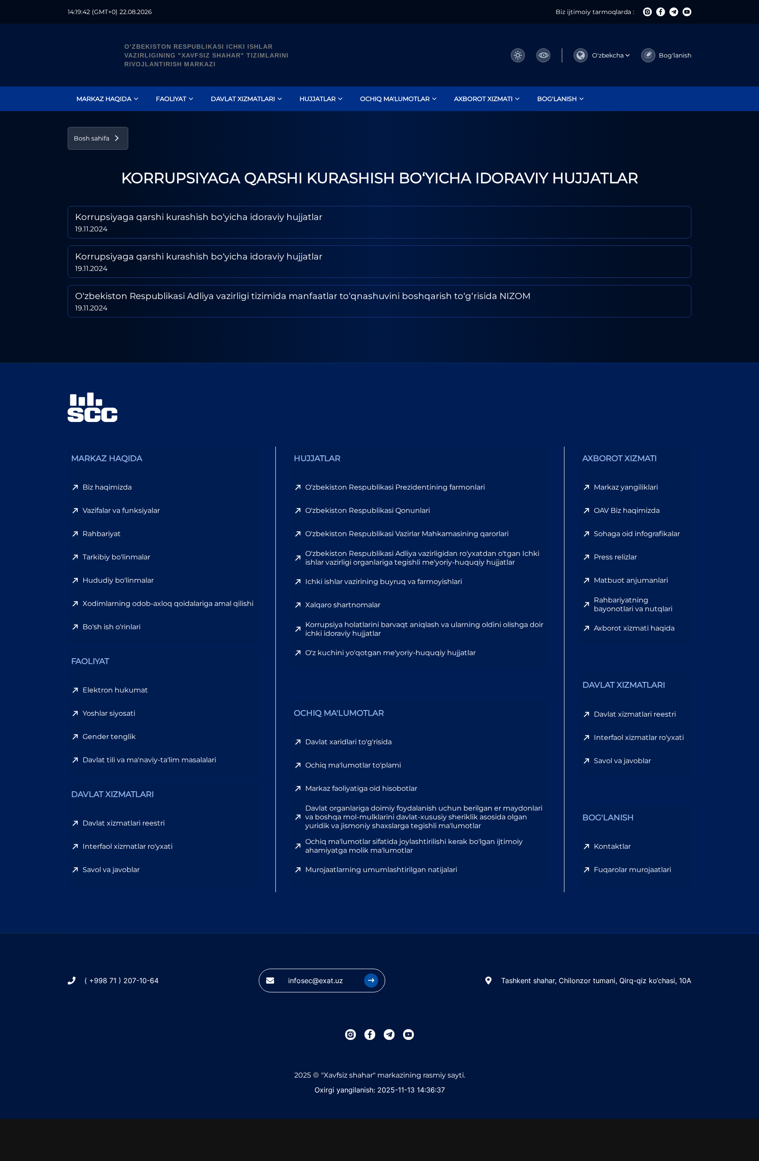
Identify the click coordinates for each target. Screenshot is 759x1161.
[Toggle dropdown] (543, 55)
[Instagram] (647, 11)
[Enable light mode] (518, 55)
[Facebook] (660, 11)
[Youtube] (687, 11)
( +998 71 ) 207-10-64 (121, 980)
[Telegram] (673, 11)
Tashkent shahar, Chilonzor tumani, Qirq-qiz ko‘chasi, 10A (596, 980)
